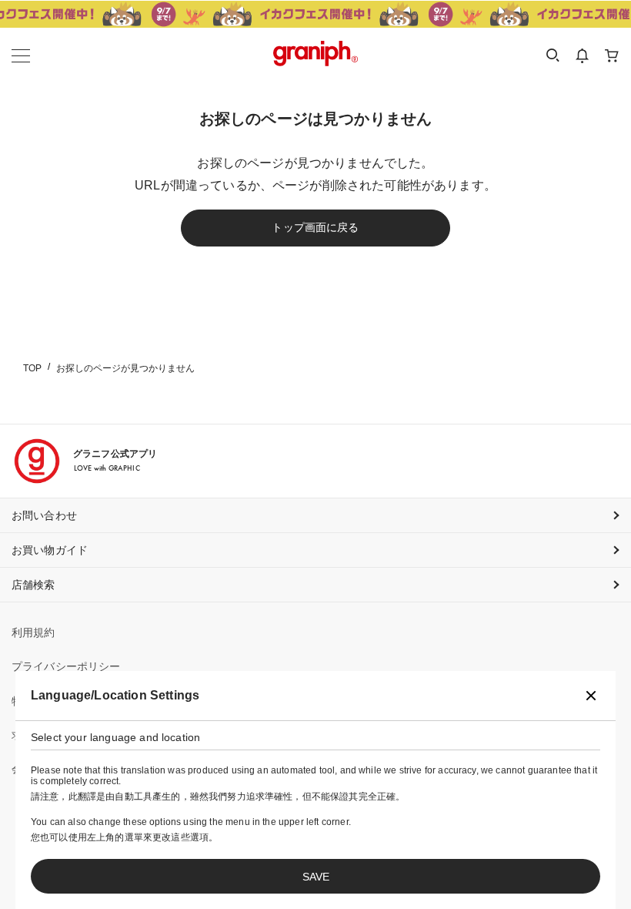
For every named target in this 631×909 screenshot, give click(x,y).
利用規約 (33, 632)
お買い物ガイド (50, 550)
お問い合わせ (44, 515)
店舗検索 (33, 585)
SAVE (315, 876)
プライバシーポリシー (66, 666)
